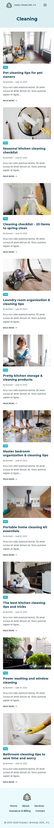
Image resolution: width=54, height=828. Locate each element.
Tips (5, 67)
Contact (40, 811)
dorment (9, 82)
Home (13, 806)
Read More (10, 101)
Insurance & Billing (20, 811)
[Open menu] (45, 5)
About (25, 806)
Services (39, 806)
